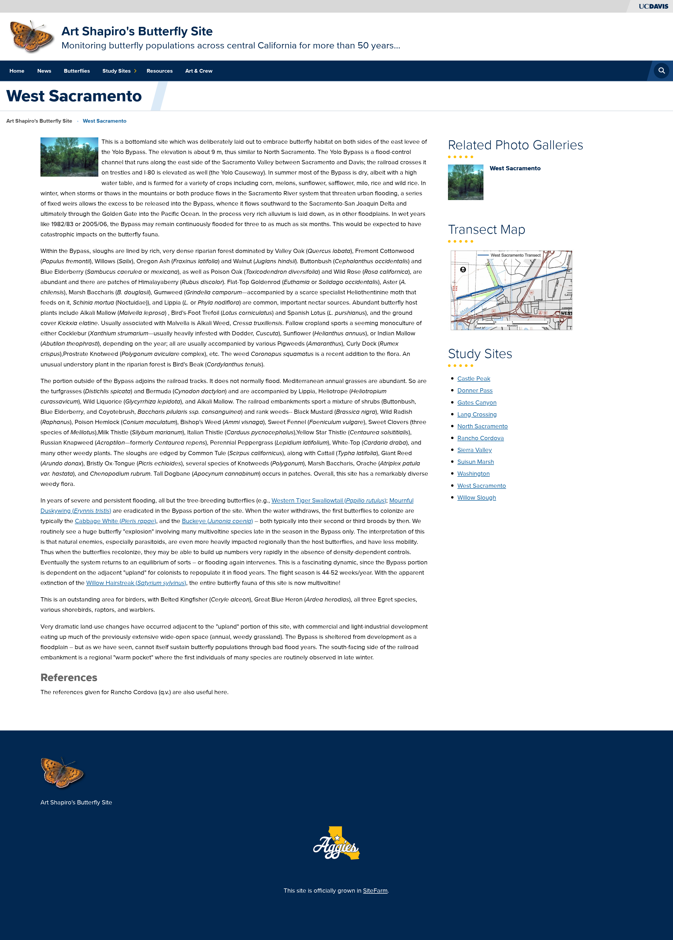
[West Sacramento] (465, 181)
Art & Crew (198, 71)
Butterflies (77, 71)
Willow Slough (476, 497)
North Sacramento (482, 426)
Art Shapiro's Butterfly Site (137, 31)
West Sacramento (481, 485)
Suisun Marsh (475, 461)
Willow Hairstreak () (136, 582)
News (44, 71)
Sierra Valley (474, 449)
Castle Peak (473, 378)
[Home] (32, 36)
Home (16, 71)
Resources (160, 71)
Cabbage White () (115, 520)
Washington (473, 473)
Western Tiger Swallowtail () (329, 500)
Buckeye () (217, 520)
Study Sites (117, 71)
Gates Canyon (477, 402)
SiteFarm (375, 890)
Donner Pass (475, 390)
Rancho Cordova (480, 437)
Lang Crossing (477, 414)
